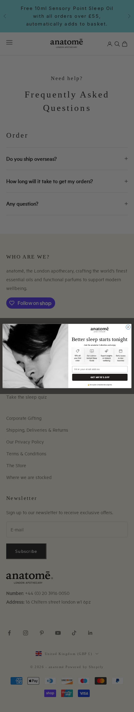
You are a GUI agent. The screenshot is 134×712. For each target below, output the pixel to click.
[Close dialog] (128, 327)
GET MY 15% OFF (99, 377)
